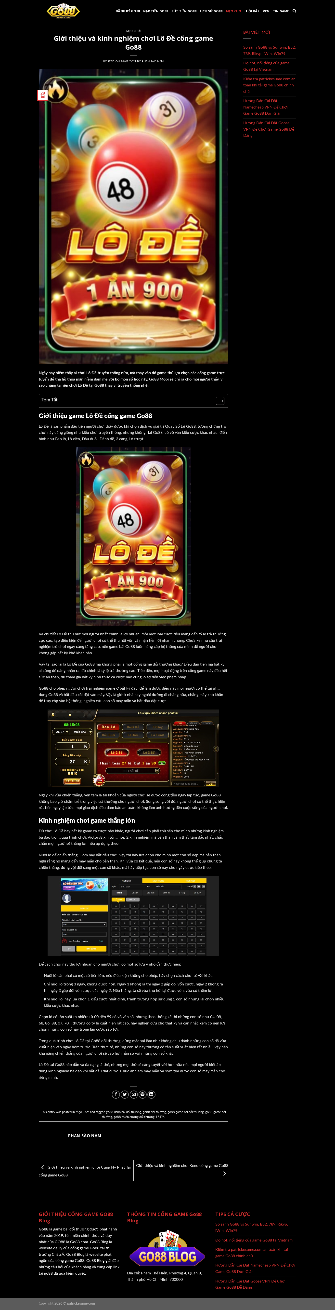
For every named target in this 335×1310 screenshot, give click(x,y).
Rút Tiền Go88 (184, 11)
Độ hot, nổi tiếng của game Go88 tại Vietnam (266, 66)
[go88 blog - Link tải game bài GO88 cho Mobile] (63, 11)
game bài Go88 (122, 647)
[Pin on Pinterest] (143, 1095)
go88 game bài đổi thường (186, 1112)
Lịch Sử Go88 (211, 11)
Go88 (191, 426)
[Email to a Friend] (134, 1095)
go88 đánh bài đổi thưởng (123, 1112)
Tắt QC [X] (171, 1263)
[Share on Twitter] (125, 1095)
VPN (266, 11)
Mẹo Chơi (234, 11)
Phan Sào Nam (153, 61)
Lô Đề (160, 1117)
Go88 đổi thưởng (105, 1041)
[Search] (294, 11)
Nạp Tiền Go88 (155, 11)
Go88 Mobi (159, 379)
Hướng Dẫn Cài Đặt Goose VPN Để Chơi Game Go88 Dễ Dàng (268, 129)
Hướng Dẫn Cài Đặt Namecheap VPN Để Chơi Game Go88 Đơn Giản (265, 107)
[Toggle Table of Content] (217, 401)
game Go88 (211, 795)
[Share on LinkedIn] (151, 1095)
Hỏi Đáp (252, 11)
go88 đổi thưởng (154, 1112)
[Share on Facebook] (116, 1095)
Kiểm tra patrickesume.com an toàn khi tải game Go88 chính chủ (269, 85)
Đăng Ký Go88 (128, 11)
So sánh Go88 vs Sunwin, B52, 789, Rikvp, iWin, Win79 (269, 50)
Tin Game (281, 11)
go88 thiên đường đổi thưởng (134, 1117)
